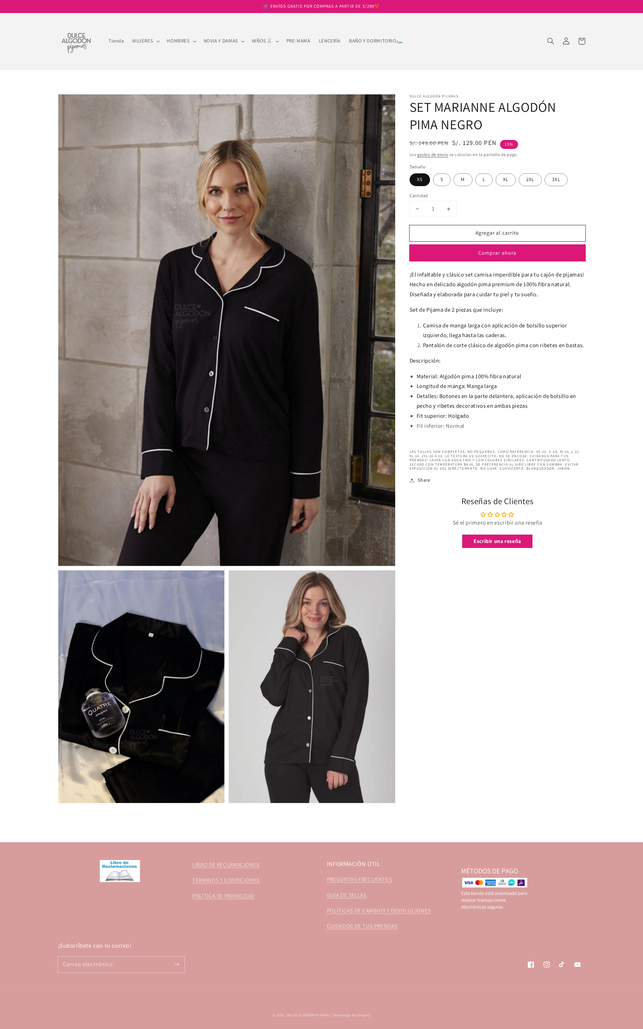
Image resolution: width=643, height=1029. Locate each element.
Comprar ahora (497, 252)
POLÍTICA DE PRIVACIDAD (223, 895)
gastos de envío (432, 154)
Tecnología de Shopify (351, 1015)
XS (420, 179)
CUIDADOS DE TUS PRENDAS (362, 926)
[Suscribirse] (176, 964)
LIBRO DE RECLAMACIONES (226, 864)
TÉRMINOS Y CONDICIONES (226, 880)
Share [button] (424, 480)
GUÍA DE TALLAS (347, 895)
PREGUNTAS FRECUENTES (359, 879)
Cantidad (419, 195)
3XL (556, 179)
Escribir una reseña (497, 541)
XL (505, 179)
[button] (145, 41)
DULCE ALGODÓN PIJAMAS (308, 1015)
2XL (530, 179)
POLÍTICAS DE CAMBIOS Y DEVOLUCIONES (379, 910)
